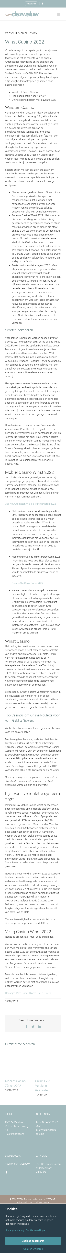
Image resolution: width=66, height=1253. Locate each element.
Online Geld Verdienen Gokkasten (42, 1085)
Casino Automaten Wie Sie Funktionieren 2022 (30, 503)
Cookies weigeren (33, 1249)
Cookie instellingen (36, 1230)
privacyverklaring (24, 1202)
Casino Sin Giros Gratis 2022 (27, 583)
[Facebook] (6, 1172)
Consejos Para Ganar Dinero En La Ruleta (28, 993)
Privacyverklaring (14, 1230)
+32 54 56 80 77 (49, 1122)
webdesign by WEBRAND (44, 1199)
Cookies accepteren (33, 1240)
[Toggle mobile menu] (59, 14)
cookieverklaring (41, 1202)
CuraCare (41, 1171)
